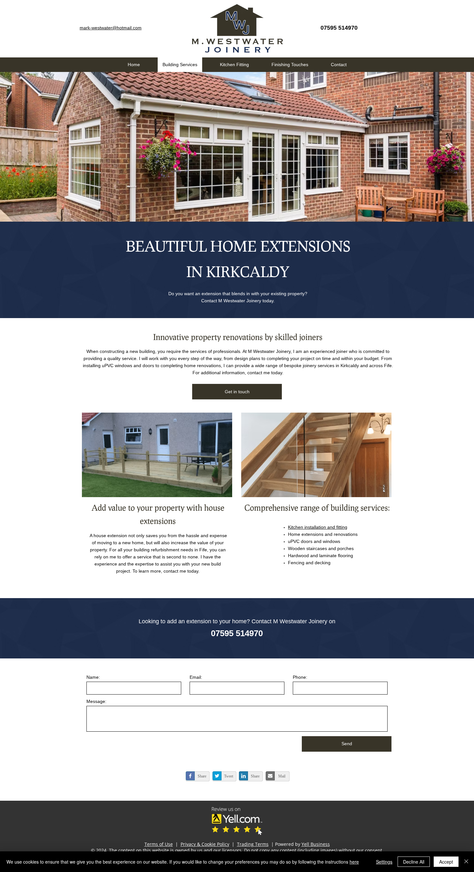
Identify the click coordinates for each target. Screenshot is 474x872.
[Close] (466, 862)
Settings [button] (384, 861)
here (354, 861)
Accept (446, 861)
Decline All (413, 861)
